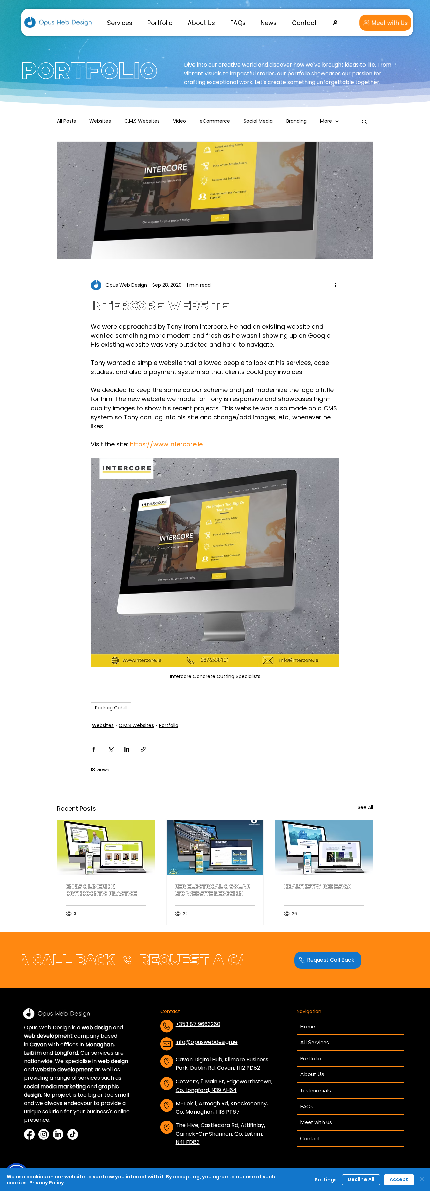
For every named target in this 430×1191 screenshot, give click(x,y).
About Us (312, 1074)
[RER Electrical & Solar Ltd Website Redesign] (215, 847)
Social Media (258, 121)
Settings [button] (326, 1179)
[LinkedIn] (58, 1134)
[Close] (422, 1180)
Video (179, 121)
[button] (119, 22)
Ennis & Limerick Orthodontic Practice (101, 890)
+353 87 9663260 (198, 1024)
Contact (310, 1138)
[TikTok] (72, 1134)
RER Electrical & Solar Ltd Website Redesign (212, 890)
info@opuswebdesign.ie (207, 1042)
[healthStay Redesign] (324, 847)
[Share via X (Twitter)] (110, 749)
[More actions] (335, 285)
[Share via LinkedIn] (127, 749)
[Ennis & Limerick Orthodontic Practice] (106, 847)
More (326, 121)
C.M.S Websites (142, 121)
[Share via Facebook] (94, 749)
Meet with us (316, 1122)
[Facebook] (29, 1134)
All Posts (66, 121)
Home (307, 1026)
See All (365, 807)
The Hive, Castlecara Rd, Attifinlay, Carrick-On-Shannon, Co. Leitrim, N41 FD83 (220, 1133)
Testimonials (315, 1090)
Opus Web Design (47, 1027)
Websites (100, 121)
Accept (399, 1179)
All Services (314, 1042)
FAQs (306, 1106)
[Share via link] (143, 749)
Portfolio (168, 725)
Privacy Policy (46, 1182)
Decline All (361, 1179)
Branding (296, 121)
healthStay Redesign (317, 886)
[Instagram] (43, 1134)
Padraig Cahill (111, 707)
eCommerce (215, 121)
